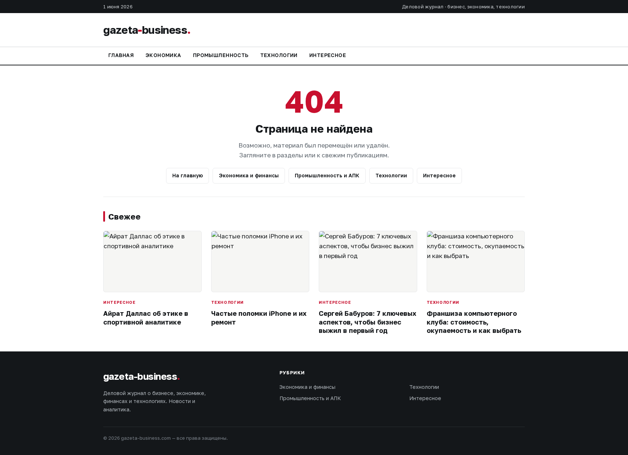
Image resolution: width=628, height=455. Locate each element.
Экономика (163, 55)
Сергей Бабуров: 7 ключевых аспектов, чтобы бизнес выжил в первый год (367, 321)
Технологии (279, 55)
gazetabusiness (146, 29)
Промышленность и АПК (327, 175)
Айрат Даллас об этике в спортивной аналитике (145, 317)
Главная (121, 55)
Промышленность (221, 55)
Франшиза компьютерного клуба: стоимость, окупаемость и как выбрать (474, 321)
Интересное (327, 55)
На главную (187, 175)
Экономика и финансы (249, 175)
